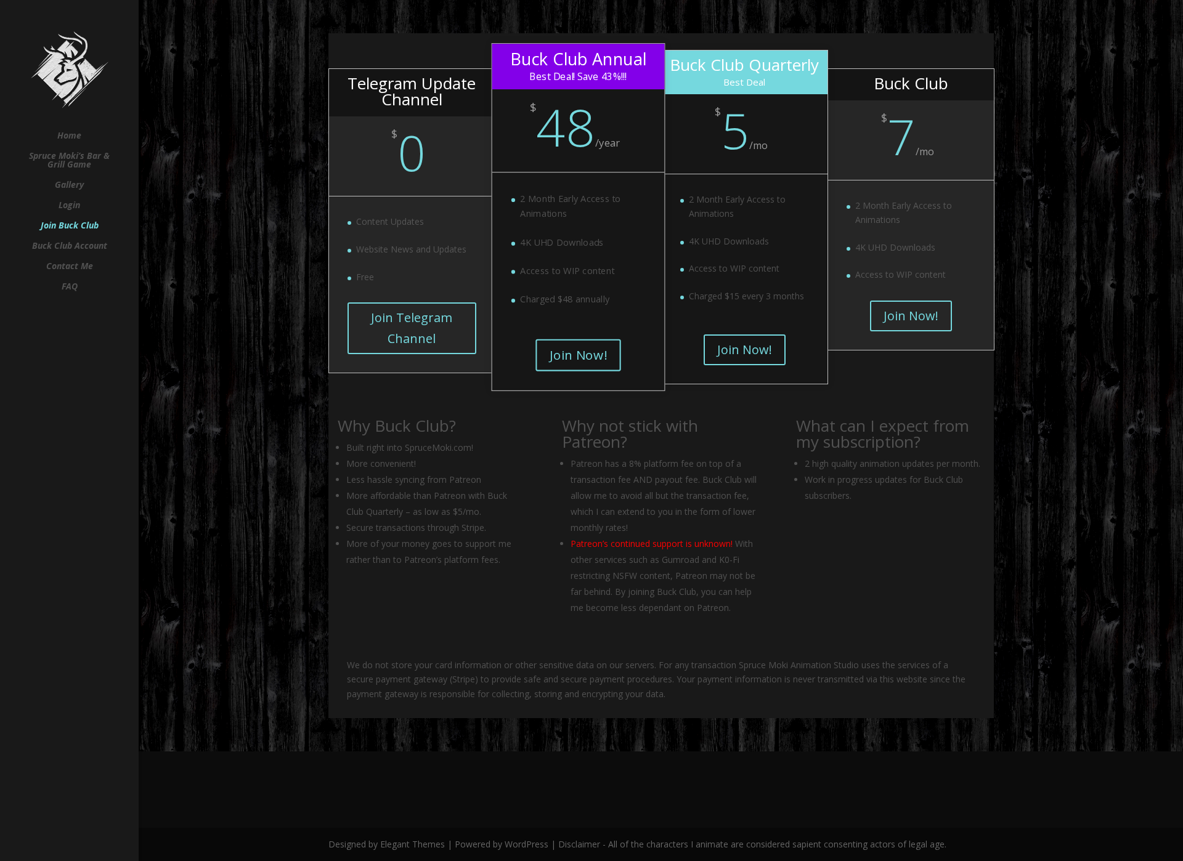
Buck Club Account (69, 246)
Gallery (69, 185)
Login (69, 206)
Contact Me (69, 267)
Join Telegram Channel (411, 328)
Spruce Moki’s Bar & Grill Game (69, 161)
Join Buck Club (70, 226)
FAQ (70, 287)
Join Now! (578, 354)
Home (69, 136)
